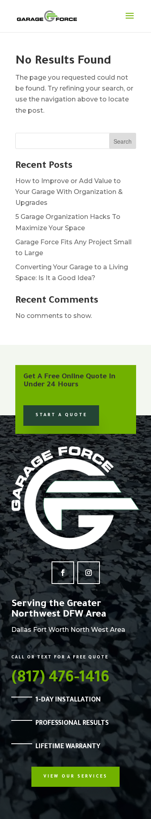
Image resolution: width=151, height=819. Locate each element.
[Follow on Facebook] (63, 572)
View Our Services (75, 776)
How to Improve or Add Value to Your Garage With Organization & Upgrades (69, 191)
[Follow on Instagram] (88, 572)
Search (123, 141)
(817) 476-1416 (60, 678)
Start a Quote (61, 415)
